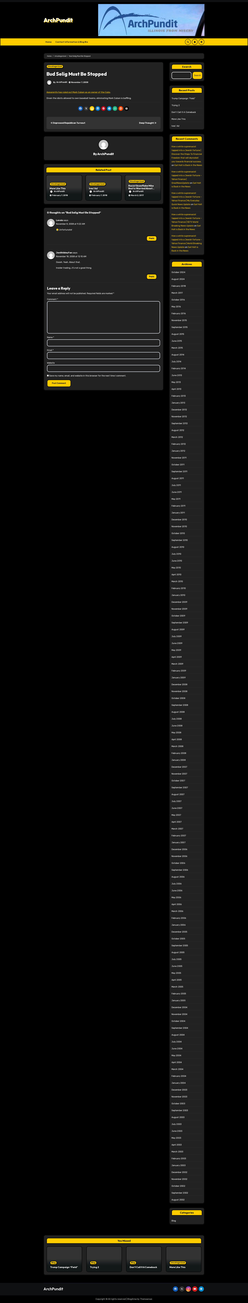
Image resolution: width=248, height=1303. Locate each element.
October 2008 (178, 698)
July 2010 (176, 554)
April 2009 (177, 657)
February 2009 (179, 671)
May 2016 (176, 306)
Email (50, 350)
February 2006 (179, 918)
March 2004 (177, 1069)
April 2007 (177, 822)
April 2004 (177, 1062)
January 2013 (178, 403)
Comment (52, 299)
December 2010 (179, 519)
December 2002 (179, 1172)
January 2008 (179, 760)
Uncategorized (55, 66)
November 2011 (179, 458)
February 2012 (179, 444)
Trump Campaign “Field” (183, 98)
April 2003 (177, 1145)
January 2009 (179, 677)
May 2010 (176, 567)
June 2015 (177, 341)
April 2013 (176, 389)
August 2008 (178, 712)
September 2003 (180, 1110)
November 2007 (179, 774)
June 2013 (177, 375)
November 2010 (179, 526)
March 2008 (177, 746)
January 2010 (178, 595)
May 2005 (176, 973)
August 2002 (178, 1200)
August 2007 (178, 794)
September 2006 (180, 870)
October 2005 (178, 938)
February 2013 (179, 396)
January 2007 (178, 842)
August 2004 (178, 1035)
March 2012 (177, 437)
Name (50, 337)
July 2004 (177, 1042)
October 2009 (178, 616)
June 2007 (177, 808)
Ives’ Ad (93, 188)
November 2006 (179, 856)
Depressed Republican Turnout (69, 123)
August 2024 (178, 279)
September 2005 (180, 945)
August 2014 (178, 354)
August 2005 (178, 952)
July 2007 (177, 801)
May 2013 (176, 382)
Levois (59, 220)
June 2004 (177, 1048)
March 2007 (177, 829)
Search (186, 66)
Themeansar (146, 1299)
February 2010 (179, 588)
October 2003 (178, 1103)
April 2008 (177, 739)
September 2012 (180, 423)
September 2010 (180, 540)
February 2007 (179, 835)
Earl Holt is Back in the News (188, 165)
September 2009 (180, 622)
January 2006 (179, 925)
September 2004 (180, 1028)
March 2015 (177, 348)
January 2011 (178, 513)
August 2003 (178, 1117)
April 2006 (177, 904)
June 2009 (177, 643)
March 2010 (177, 581)
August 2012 (178, 430)
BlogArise (132, 1299)
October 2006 (178, 863)
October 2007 (178, 780)
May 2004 (176, 1055)
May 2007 (176, 815)
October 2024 (178, 272)
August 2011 (178, 478)
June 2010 (177, 561)
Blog (174, 1221)
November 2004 (179, 1014)
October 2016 (178, 300)
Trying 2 (176, 105)
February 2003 (179, 1158)
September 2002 (180, 1193)
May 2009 (176, 650)
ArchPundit (58, 19)
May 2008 (176, 732)
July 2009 (177, 636)
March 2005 (177, 987)
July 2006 (177, 883)
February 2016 (179, 313)
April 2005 (177, 980)
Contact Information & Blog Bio (71, 42)
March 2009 (177, 664)
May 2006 (176, 897)
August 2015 (178, 334)
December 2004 (179, 1007)
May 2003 (176, 1138)
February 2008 (179, 753)
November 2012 (179, 416)
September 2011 (179, 471)
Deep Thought (146, 123)
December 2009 (179, 602)
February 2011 (178, 506)
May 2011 (176, 499)
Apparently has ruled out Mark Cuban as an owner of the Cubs (78, 92)
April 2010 (176, 574)
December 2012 (179, 409)
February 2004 (179, 1076)
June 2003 (177, 1131)
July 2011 (176, 485)
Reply (151, 238)
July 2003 (177, 1124)
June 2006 (177, 890)
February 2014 (179, 368)
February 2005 (179, 993)
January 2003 (178, 1165)
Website (51, 363)
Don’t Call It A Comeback (184, 112)
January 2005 (178, 1000)
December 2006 (179, 849)
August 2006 (178, 877)
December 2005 (179, 932)
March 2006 (177, 911)
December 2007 (179, 767)
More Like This (58, 188)
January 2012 (178, 451)
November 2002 (179, 1179)
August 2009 (178, 629)
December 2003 (179, 1090)
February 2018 (179, 286)
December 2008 (179, 684)
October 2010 (178, 533)
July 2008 (177, 719)
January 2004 (179, 1083)
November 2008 (179, 691)
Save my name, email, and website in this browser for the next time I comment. (87, 375)
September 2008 (180, 705)
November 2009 (179, 609)
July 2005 (177, 959)
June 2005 (177, 966)
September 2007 (180, 787)
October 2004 (178, 1021)
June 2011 (177, 492)
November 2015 (179, 320)
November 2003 (179, 1096)
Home (48, 42)
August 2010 (178, 547)
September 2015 (180, 327)
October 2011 (178, 464)
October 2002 (178, 1186)
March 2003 (177, 1151)
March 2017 (177, 293)
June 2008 (177, 725)
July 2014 (176, 361)
